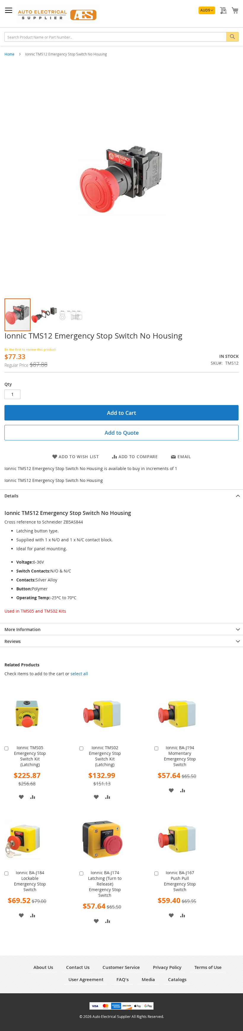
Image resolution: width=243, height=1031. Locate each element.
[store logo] (57, 13)
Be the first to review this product (30, 349)
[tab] (121, 495)
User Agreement (85, 979)
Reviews (12, 641)
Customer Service (121, 967)
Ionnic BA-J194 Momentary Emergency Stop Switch (180, 756)
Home (9, 54)
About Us (43, 967)
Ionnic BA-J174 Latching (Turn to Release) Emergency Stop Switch (105, 884)
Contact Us (77, 967)
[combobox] (121, 37)
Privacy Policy (167, 967)
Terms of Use (208, 967)
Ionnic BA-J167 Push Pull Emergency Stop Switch (180, 881)
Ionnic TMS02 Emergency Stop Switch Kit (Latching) (105, 756)
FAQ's (122, 979)
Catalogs (177, 979)
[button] (207, 10)
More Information (22, 629)
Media (148, 979)
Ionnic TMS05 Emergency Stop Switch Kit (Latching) (30, 756)
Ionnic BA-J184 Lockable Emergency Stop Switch (30, 881)
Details (11, 496)
